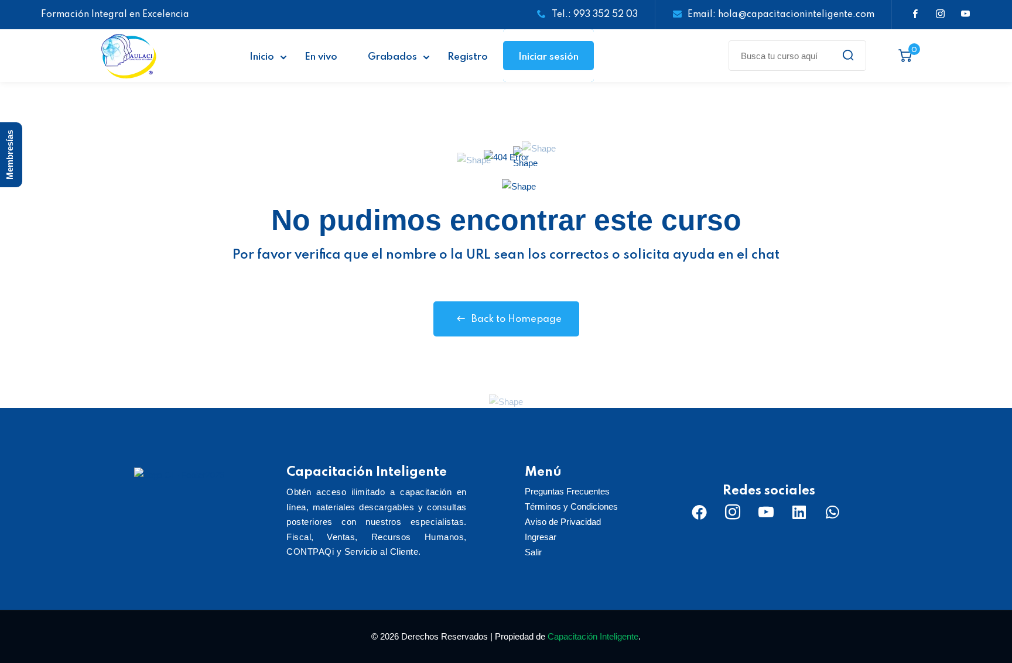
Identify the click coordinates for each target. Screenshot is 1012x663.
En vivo (321, 57)
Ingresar (540, 537)
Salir (533, 552)
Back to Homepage (516, 319)
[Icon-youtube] (766, 512)
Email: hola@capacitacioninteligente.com (781, 14)
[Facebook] (699, 512)
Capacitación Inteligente (593, 636)
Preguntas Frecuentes (567, 491)
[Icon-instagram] (732, 512)
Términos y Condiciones (571, 506)
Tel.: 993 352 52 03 (595, 14)
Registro (467, 57)
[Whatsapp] (833, 512)
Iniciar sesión (548, 57)
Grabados (392, 57)
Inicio (261, 57)
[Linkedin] (799, 512)
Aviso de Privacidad (563, 522)
